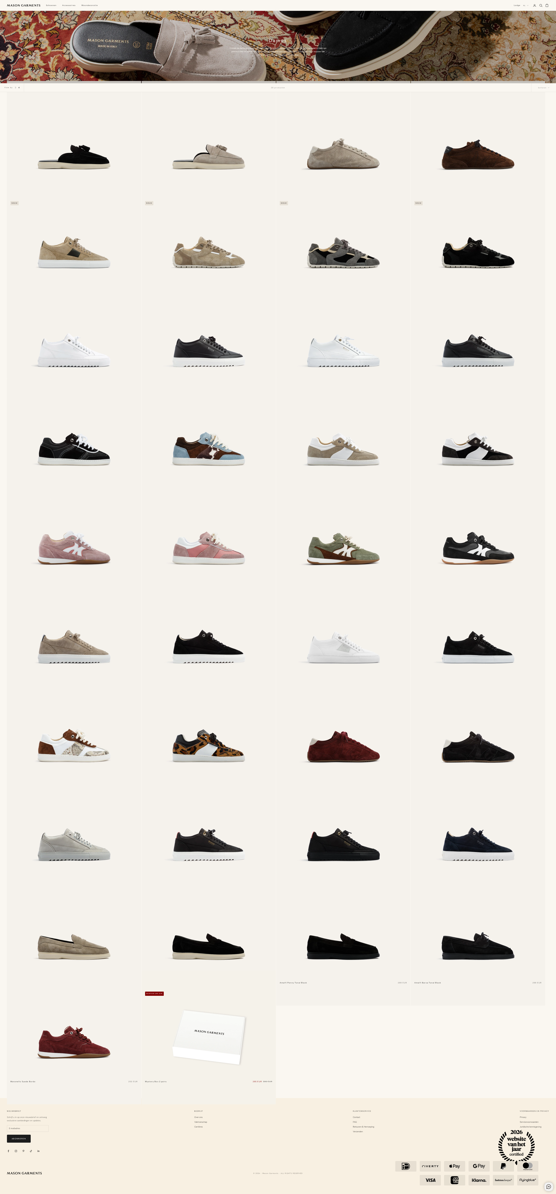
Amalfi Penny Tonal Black (293, 983)
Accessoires (69, 5)
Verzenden (358, 1131)
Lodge (517, 5)
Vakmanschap (200, 1122)
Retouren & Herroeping (363, 1126)
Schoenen (51, 5)
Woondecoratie (89, 5)
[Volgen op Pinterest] (23, 1151)
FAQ (355, 1122)
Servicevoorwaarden (529, 1122)
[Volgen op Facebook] (8, 1151)
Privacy (523, 1117)
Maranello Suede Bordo (22, 1081)
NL (524, 5)
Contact (356, 1117)
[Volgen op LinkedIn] (38, 1151)
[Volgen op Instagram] (15, 1151)
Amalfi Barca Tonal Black (427, 983)
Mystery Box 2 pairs (156, 1081)
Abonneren (19, 1138)
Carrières (198, 1126)
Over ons (198, 1117)
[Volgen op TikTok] (31, 1151)
